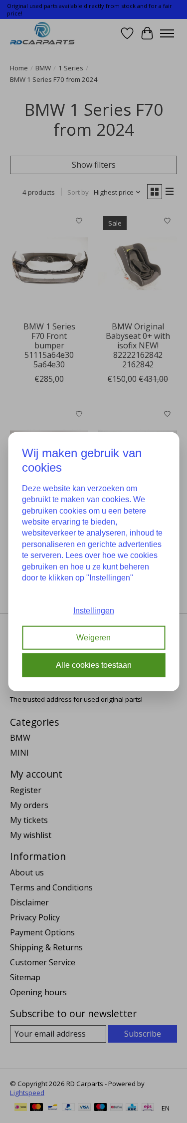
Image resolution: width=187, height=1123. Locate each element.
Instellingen (93, 610)
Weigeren (93, 637)
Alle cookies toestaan (94, 664)
